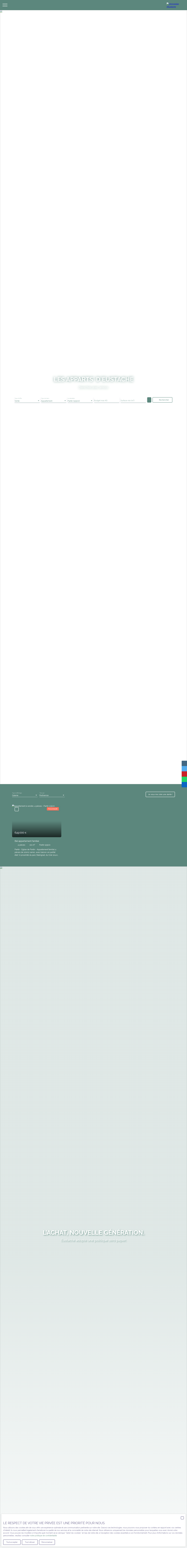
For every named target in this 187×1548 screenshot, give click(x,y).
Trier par (41, 793)
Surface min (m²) (127, 400)
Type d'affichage (17, 793)
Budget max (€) (100, 400)
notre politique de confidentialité (43, 1536)
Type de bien (45, 398)
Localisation (71, 398)
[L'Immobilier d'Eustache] (175, 5)
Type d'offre (18, 398)
